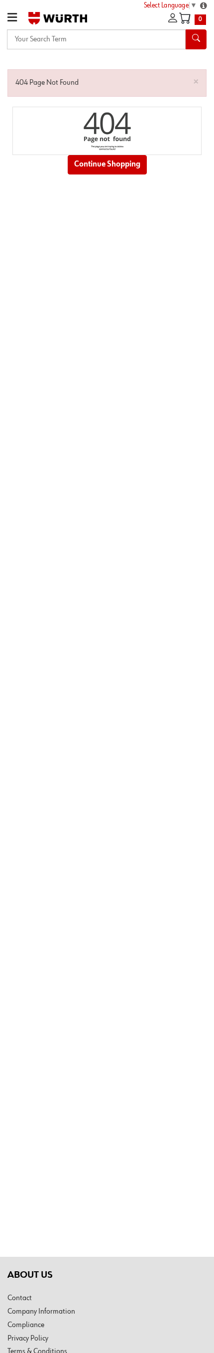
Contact (19, 1298)
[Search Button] (196, 39)
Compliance (25, 1325)
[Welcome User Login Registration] (173, 18)
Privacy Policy (27, 1339)
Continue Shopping (107, 165)
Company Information (41, 1312)
